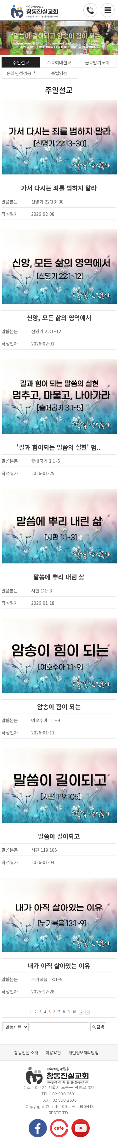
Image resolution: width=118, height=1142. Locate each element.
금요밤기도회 (97, 62)
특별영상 (59, 73)
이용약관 (53, 1052)
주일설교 (21, 62)
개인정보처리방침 (83, 1052)
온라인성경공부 (21, 73)
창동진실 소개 (26, 1052)
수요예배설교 (59, 62)
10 (74, 1012)
